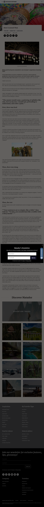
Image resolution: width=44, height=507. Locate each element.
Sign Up (33, 257)
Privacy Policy (29, 260)
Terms (24, 260)
